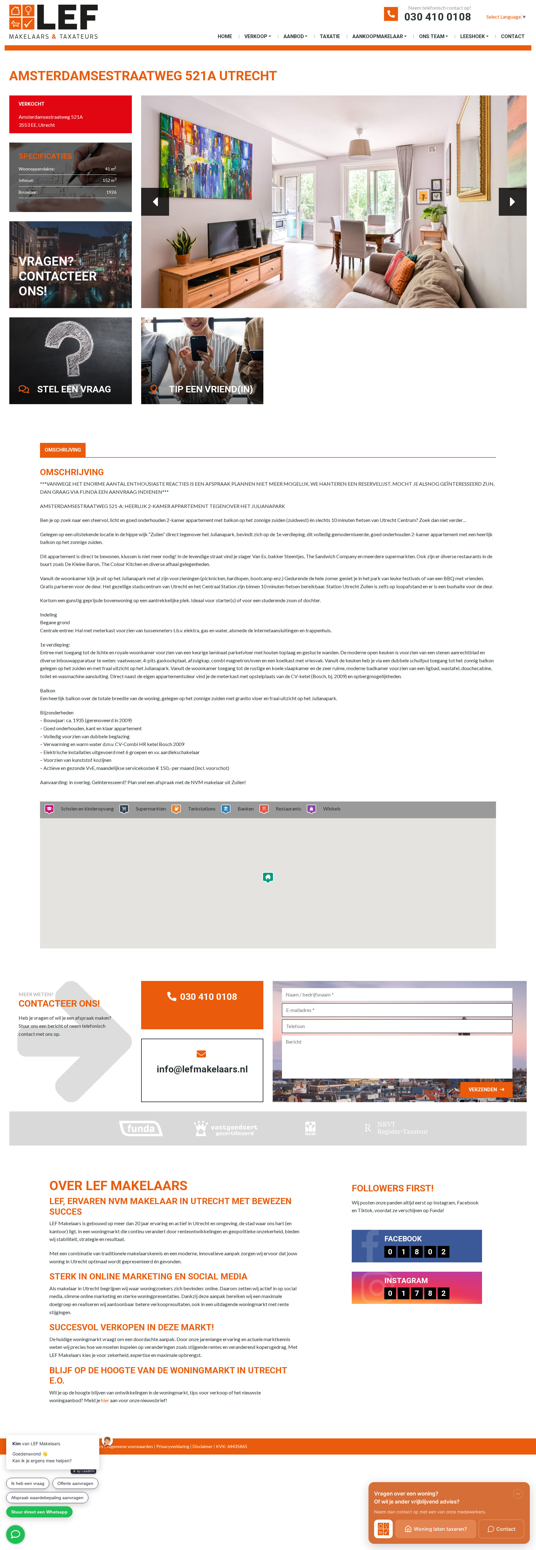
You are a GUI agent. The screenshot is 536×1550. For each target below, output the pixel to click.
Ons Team (431, 36)
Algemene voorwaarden (130, 1446)
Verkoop (255, 36)
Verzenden (483, 1090)
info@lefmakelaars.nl (202, 1069)
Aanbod (294, 36)
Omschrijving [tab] (63, 450)
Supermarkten (151, 808)
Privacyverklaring (172, 1446)
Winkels (332, 808)
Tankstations (202, 808)
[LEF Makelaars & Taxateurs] (63, 24)
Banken (246, 808)
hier (105, 1400)
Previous (155, 202)
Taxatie (330, 36)
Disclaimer (202, 1446)
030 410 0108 (437, 17)
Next (513, 202)
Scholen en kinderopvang (87, 808)
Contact (513, 36)
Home (225, 36)
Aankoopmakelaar (377, 36)
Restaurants (288, 808)
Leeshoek (472, 36)
